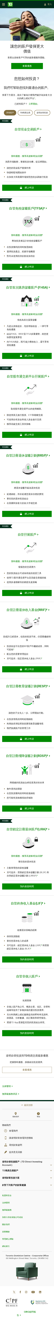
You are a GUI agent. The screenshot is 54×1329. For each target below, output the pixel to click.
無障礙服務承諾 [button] (9, 1094)
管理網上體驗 (7, 1239)
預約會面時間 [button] (27, 886)
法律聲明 (6, 1203)
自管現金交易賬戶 (27, 129)
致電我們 (13, 1131)
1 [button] (42, 155)
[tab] (10, 112)
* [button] (13, 650)
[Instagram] (26, 1292)
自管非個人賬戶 (27, 976)
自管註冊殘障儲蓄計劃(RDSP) (26, 756)
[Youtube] (33, 1292)
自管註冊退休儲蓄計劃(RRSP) (26, 455)
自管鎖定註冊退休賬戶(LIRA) (26, 829)
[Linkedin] (40, 1292)
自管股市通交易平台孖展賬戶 (27, 376)
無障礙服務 (7, 1210)
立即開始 (33, 104)
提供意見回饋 (15, 1152)
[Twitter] (14, 1292)
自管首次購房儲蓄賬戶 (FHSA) (27, 287)
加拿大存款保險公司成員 (12, 1217)
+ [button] (34, 98)
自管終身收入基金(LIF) (26, 903)
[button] (27, 1070)
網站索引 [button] (6, 1246)
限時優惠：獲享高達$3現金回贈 (26, 156)
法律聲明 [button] (6, 1086)
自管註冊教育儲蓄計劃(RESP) (26, 686)
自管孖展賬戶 (27, 534)
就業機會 (6, 1232)
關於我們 (6, 1224)
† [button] (44, 208)
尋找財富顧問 (15, 1145)
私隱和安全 (7, 1195)
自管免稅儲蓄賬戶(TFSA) (26, 208)
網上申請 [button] (27, 188)
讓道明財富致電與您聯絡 (21, 1138)
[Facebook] (20, 1292)
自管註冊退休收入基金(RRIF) (26, 610)
